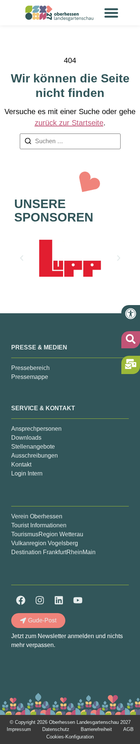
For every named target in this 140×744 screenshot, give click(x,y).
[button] (21, 258)
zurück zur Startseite (69, 123)
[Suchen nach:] (70, 141)
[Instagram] (39, 600)
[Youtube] (77, 600)
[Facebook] (20, 600)
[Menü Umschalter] (111, 12)
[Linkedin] (58, 600)
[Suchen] (28, 142)
